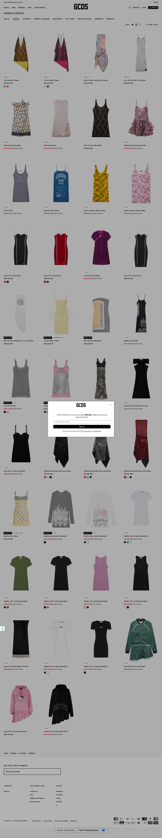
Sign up (82, 427)
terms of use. (97, 431)
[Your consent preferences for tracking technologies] (2, 628)
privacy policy (88, 431)
